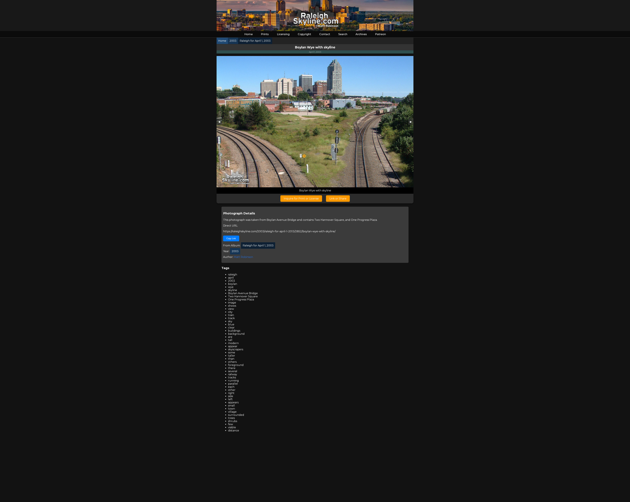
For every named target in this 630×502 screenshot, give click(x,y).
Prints (265, 34)
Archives (361, 34)
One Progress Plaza (364, 219)
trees (231, 418)
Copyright (304, 34)
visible (232, 427)
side (230, 396)
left (230, 399)
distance (233, 430)
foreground (236, 365)
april (231, 277)
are (230, 336)
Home (248, 34)
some (231, 352)
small (231, 405)
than (231, 358)
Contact (324, 34)
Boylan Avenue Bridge (281, 219)
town (231, 408)
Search (342, 34)
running (233, 380)
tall (230, 340)
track (231, 318)
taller (231, 355)
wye (230, 287)
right (231, 393)
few (230, 424)
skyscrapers (235, 349)
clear (231, 327)
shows (232, 305)
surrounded (236, 414)
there (231, 368)
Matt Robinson (243, 257)
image (232, 302)
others (232, 361)
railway (232, 374)
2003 (231, 280)
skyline (232, 290)
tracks (232, 377)
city (230, 312)
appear (232, 346)
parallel (233, 383)
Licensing (283, 34)
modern (233, 343)
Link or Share (337, 198)
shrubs (232, 421)
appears (233, 402)
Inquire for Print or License (301, 198)
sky (230, 321)
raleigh (232, 274)
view (231, 308)
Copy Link (231, 238)
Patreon (380, 34)
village (232, 411)
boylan (232, 283)
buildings (234, 330)
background (236, 333)
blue (231, 324)
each (231, 386)
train (231, 315)
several (232, 371)
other (231, 390)
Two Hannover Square (329, 219)
